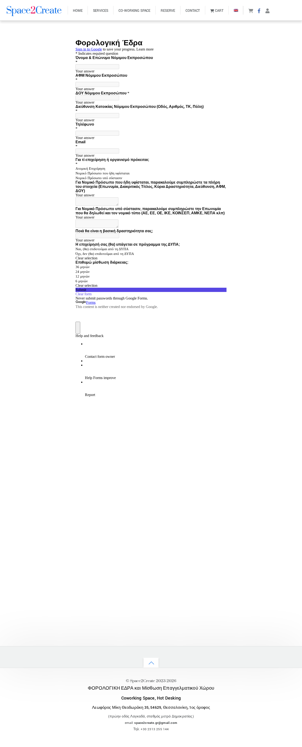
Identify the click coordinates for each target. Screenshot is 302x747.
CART (218, 10)
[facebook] (259, 10)
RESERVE (168, 10)
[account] (267, 10)
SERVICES (100, 10)
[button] (235, 10)
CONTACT (192, 10)
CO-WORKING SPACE (134, 10)
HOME (77, 10)
